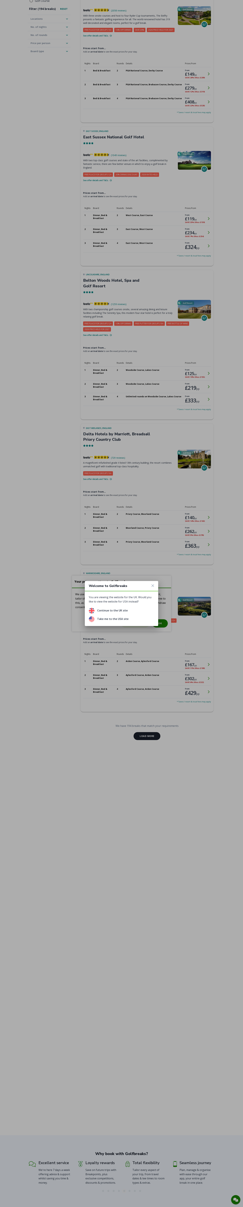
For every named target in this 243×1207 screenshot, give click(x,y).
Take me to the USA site (113, 619)
